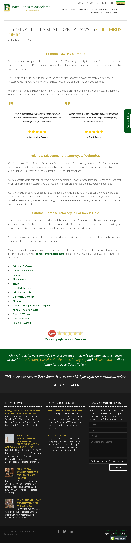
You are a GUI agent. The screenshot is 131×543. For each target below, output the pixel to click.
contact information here (50, 253)
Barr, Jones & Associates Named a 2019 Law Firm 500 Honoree (22, 412)
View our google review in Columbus (65, 339)
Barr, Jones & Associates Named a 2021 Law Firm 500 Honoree (27, 474)
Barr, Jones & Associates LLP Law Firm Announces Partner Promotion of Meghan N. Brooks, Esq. (22, 441)
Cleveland (47, 360)
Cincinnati (64, 360)
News (114, 9)
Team (73, 9)
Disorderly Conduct (23, 296)
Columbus (31, 360)
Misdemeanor (20, 279)
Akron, (99, 360)
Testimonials (95, 12)
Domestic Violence (23, 270)
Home (65, 9)
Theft (16, 283)
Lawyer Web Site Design (115, 530)
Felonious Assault (22, 322)
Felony (16, 274)
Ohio (108, 360)
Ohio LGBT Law (21, 314)
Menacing (18, 301)
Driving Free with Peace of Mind (64, 410)
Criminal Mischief (22, 292)
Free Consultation (65, 385)
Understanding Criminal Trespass (31, 305)
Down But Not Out (58, 435)
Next (123, 124)
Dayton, (80, 360)
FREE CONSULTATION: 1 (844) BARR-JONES (93, 2)
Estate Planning (100, 9)
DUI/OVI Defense (22, 288)
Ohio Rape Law (21, 318)
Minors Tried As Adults (25, 309)
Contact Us (127, 121)
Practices (84, 9)
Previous (7, 124)
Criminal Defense (22, 266)
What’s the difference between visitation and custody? (29, 503)
